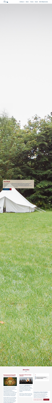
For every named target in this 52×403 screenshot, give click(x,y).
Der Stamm (22, 1)
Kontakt (36, 1)
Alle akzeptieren (46, 399)
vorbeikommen (6, 189)
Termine (31, 1)
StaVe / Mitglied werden (43, 1)
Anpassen (35, 399)
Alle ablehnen (40, 399)
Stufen (27, 1)
